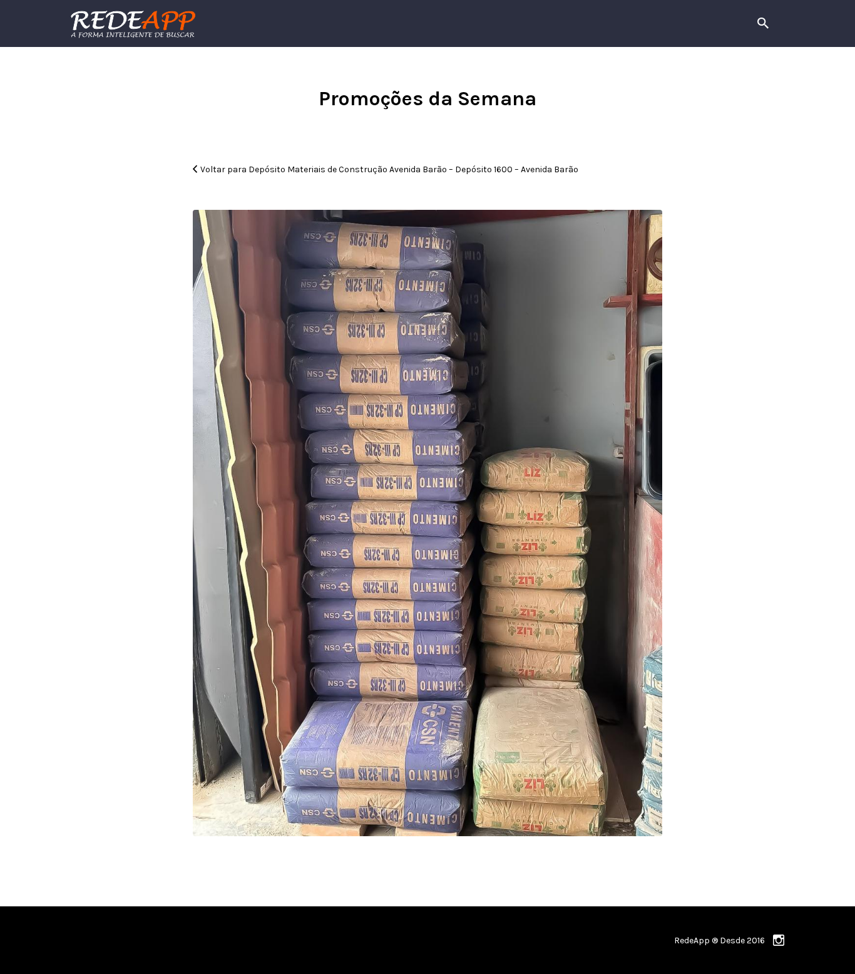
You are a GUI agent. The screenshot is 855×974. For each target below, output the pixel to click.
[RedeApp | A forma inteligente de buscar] (267, 23)
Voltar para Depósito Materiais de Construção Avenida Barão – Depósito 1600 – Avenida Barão (389, 169)
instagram (778, 940)
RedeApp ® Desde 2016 (719, 940)
